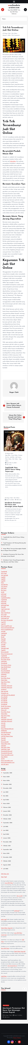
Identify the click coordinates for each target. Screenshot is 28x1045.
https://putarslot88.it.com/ (7, 762)
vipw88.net (3, 689)
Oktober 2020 (7, 861)
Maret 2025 (6, 776)
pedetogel (3, 594)
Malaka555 (4, 730)
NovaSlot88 (4, 698)
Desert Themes (17, 1037)
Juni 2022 (5, 830)
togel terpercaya (5, 609)
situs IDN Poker (9, 883)
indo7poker (4, 674)
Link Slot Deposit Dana (7, 736)
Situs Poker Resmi (5, 659)
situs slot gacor (5, 764)
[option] (14, 1006)
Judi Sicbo (3, 745)
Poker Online (8, 459)
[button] (23, 989)
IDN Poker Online (5, 747)
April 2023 (6, 799)
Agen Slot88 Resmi (6, 667)
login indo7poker (5, 708)
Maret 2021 (6, 853)
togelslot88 (4, 599)
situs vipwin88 (4, 575)
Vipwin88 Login (5, 648)
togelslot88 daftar (5, 597)
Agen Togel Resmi (5, 612)
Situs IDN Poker (5, 948)
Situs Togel (4, 573)
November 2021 (7, 842)
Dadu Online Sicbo (5, 743)
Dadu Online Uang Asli (6, 928)
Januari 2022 (6, 838)
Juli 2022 (5, 826)
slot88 (2, 592)
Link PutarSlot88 (5, 672)
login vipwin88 (4, 691)
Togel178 (3, 640)
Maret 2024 (6, 780)
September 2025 (7, 773)
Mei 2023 (5, 796)
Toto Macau (4, 586)
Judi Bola (12, 457)
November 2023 (7, 788)
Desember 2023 (7, 784)
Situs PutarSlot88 (5, 670)
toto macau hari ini (12, 965)
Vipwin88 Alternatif (6, 732)
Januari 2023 (6, 811)
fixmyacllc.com (4, 693)
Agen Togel (4, 876)
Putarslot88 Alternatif (6, 751)
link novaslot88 (4, 652)
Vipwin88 (3, 607)
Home (4, 19)
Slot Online (14, 33)
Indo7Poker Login (5, 749)
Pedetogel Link (5, 618)
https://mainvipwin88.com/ (7, 627)
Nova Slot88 (4, 697)
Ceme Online (14, 455)
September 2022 (7, 822)
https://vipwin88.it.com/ (7, 760)
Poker (2, 582)
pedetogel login (5, 605)
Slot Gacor (3, 590)
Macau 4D (3, 676)
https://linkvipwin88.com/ (7, 728)
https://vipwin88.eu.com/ (7, 755)
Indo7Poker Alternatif (6, 685)
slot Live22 (19, 895)
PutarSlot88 (4, 663)
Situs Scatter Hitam (6, 665)
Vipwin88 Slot (4, 584)
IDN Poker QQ (5, 874)
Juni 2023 (5, 792)
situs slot (3, 723)
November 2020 (7, 857)
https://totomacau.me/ (7, 653)
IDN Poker (4, 588)
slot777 (3, 758)
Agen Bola (7, 455)
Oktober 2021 (6, 845)
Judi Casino (18, 457)
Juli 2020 (5, 868)
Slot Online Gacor (5, 616)
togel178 (3, 577)
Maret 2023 (6, 803)
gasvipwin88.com (5, 657)
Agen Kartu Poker (5, 682)
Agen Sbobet (4, 756)
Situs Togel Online (5, 734)
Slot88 (2, 637)
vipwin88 (3, 631)
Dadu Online (4, 680)
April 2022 (6, 834)
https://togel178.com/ (6, 625)
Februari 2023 (7, 807)
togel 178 (3, 622)
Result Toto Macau (6, 706)
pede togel (4, 919)
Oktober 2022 (7, 819)
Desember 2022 (7, 815)
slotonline (13, 161)
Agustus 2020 (7, 865)
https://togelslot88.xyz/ (7, 629)
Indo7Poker (4, 661)
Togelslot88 (4, 571)
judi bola (3, 610)
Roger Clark (7, 33)
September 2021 (7, 849)
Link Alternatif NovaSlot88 (8, 695)
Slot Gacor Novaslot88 (7, 620)
